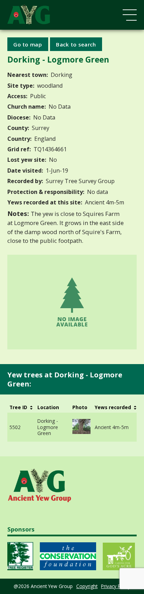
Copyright (87, 586)
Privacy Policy (115, 586)
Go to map (27, 44)
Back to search (76, 44)
